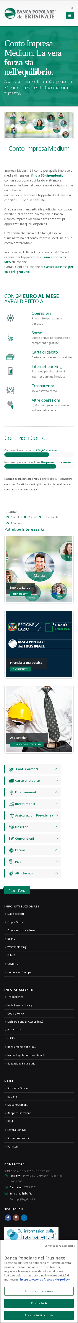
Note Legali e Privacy (19, 1005)
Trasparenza (15, 996)
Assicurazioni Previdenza (33, 815)
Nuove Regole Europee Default (26, 1055)
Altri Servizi (23, 873)
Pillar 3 (11, 955)
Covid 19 (12, 963)
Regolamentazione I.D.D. (22, 1046)
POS (17, 862)
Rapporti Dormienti (19, 1113)
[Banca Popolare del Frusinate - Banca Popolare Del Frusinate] (30, 13)
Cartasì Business (55, 267)
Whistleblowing (16, 947)
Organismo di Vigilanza (21, 930)
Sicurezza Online (17, 1088)
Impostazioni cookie (39, 1291)
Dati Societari (15, 913)
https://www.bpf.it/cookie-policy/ (45, 1279)
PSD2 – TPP (14, 1030)
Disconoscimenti (17, 1104)
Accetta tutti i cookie (39, 1315)
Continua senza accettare (59, 1245)
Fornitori (12, 1146)
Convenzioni (24, 838)
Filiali (10, 1121)
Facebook (8, 1217)
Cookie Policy (15, 1013)
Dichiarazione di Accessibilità (25, 1021)
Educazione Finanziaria (21, 1063)
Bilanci (11, 938)
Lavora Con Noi (16, 1129)
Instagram (16, 1217)
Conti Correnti (26, 769)
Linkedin (24, 1217)
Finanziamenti (25, 792)
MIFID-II (11, 1038)
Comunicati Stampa (19, 972)
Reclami (12, 1096)
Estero (19, 850)
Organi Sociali (15, 922)
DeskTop (21, 827)
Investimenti (24, 804)
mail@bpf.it (25, 1193)
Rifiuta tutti (39, 1303)
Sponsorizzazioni (18, 1138)
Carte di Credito (27, 781)
